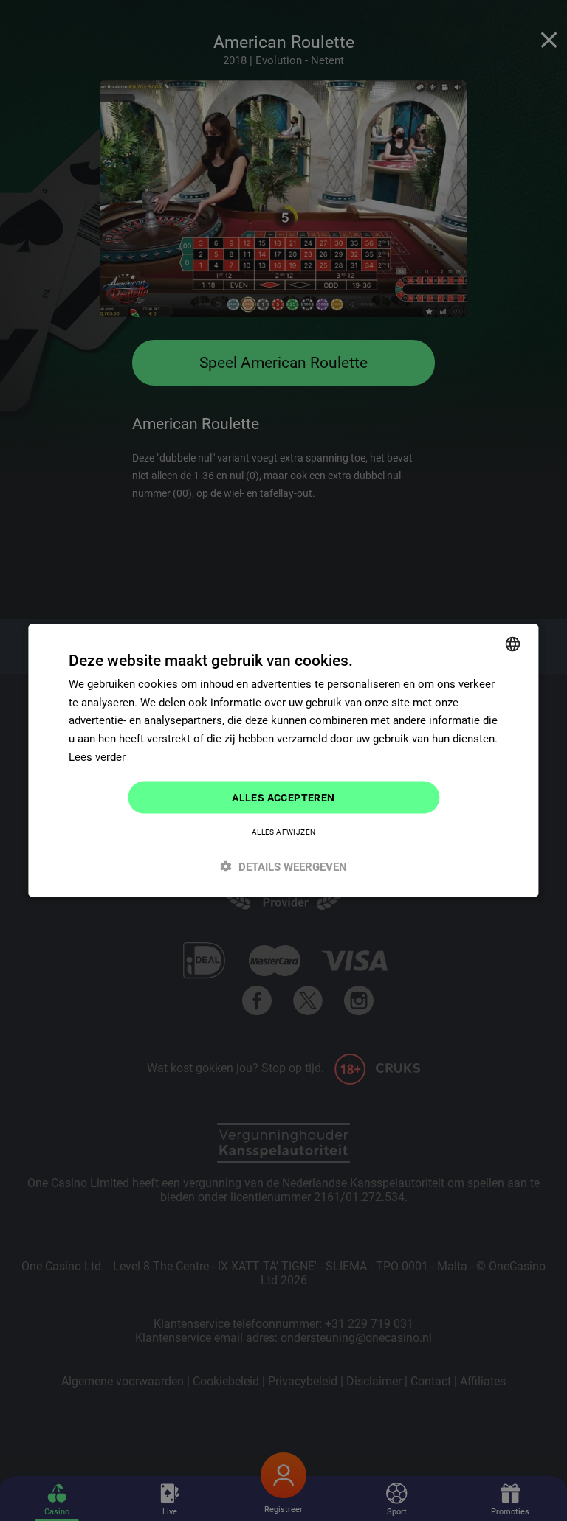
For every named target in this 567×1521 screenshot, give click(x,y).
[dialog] (283, 760)
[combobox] (513, 643)
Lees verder (97, 756)
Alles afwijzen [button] (284, 832)
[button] (283, 866)
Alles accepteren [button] (283, 797)
